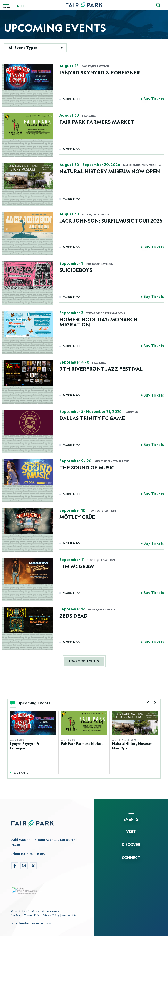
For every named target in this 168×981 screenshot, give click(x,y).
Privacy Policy (51, 915)
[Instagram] (24, 865)
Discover (131, 844)
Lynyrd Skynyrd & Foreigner (99, 72)
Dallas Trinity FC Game (92, 418)
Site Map (16, 915)
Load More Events (84, 661)
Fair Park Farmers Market (96, 122)
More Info (71, 99)
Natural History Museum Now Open (109, 171)
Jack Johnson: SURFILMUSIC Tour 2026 (111, 220)
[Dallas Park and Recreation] (24, 891)
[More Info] (33, 723)
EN (17, 6)
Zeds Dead (73, 616)
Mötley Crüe (77, 517)
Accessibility (69, 915)
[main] (84, 404)
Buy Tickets (154, 99)
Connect (131, 857)
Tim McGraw (76, 566)
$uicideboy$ (75, 270)
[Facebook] (14, 865)
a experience (31, 923)
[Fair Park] (84, 5)
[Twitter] (33, 865)
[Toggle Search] (158, 5)
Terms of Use (32, 915)
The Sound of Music (87, 467)
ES (24, 6)
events (131, 819)
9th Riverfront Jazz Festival (101, 369)
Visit (131, 831)
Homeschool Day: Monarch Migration (98, 322)
